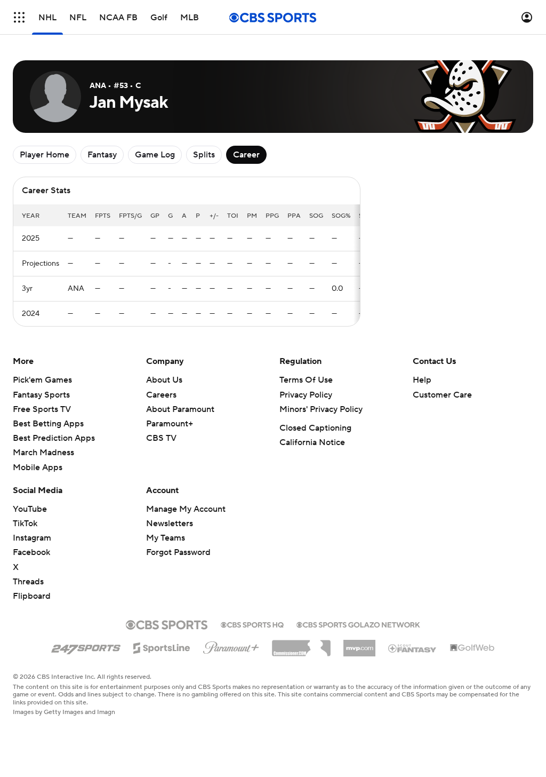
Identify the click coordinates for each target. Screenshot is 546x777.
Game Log (155, 154)
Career (246, 154)
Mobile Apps (37, 467)
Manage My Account (186, 509)
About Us (164, 380)
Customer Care (442, 395)
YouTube (30, 509)
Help (422, 380)
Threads (28, 581)
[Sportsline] (161, 646)
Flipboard (32, 596)
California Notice (312, 442)
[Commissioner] (301, 644)
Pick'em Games (42, 380)
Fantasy (102, 154)
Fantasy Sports (41, 395)
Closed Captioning (315, 428)
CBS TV (161, 438)
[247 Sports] (86, 646)
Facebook (31, 552)
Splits (204, 154)
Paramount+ (169, 423)
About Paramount (180, 409)
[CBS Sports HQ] (252, 624)
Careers (161, 395)
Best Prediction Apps (54, 438)
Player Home (44, 154)
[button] (19, 17)
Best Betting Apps (48, 423)
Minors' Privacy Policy (321, 409)
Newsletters (169, 523)
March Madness (43, 452)
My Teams (165, 538)
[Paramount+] (231, 645)
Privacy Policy (305, 395)
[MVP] (359, 644)
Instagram (32, 538)
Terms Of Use (306, 380)
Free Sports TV (42, 409)
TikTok (25, 523)
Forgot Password (178, 552)
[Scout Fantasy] (412, 648)
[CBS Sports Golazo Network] (358, 624)
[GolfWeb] (472, 648)
